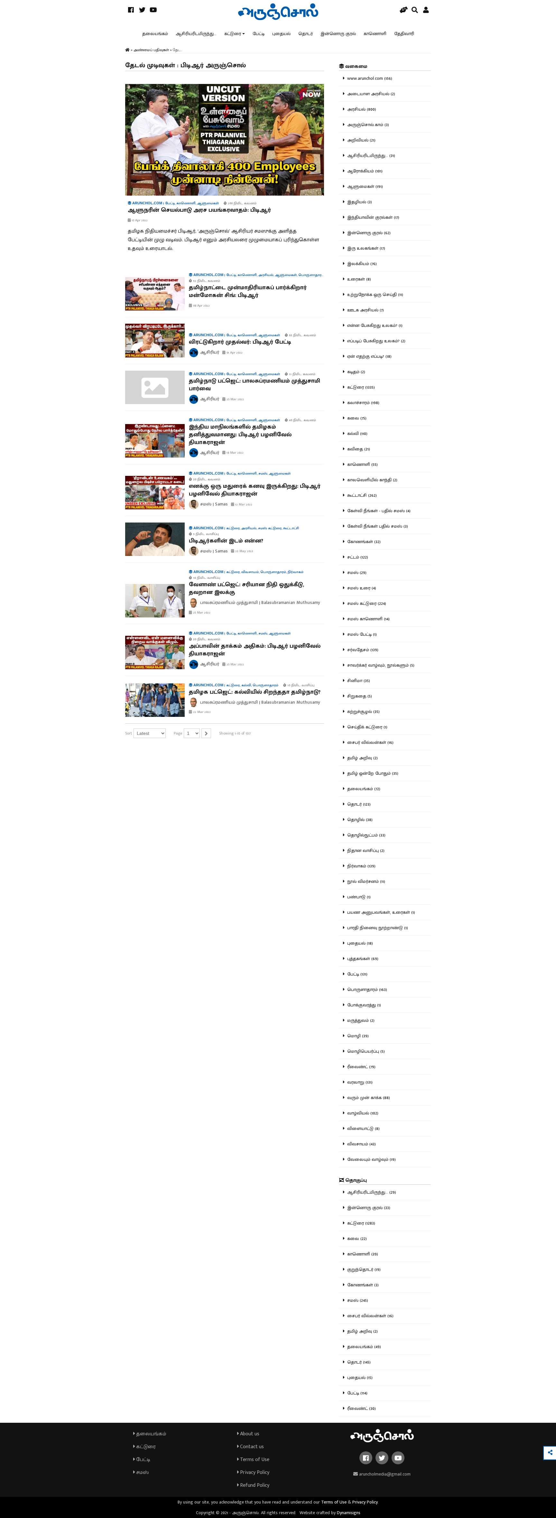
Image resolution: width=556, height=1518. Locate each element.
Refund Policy (254, 1485)
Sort (128, 733)
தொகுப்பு (355, 1180)
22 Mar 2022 (201, 712)
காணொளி (375, 33)
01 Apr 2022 (234, 353)
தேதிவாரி (404, 33)
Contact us (251, 1446)
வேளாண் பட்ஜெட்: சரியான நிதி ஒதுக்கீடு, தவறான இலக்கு (246, 588)
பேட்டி (258, 33)
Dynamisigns (348, 1512)
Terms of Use (254, 1459)
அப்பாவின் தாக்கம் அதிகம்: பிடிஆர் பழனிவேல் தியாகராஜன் (254, 650)
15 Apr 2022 (139, 220)
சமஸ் (142, 1472)
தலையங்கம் (155, 33)
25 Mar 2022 (235, 399)
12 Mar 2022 (243, 504)
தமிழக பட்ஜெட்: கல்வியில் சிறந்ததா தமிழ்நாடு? (254, 692)
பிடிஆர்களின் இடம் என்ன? (226, 541)
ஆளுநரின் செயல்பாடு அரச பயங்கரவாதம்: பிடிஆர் (199, 210)
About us (249, 1434)
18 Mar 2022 (235, 453)
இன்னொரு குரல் (338, 33)
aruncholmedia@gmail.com (384, 1474)
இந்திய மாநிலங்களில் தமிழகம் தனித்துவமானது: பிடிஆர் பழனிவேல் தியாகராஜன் (240, 434)
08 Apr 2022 (201, 306)
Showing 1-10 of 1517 (235, 733)
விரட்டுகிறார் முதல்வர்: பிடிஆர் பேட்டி (240, 342)
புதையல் (281, 33)
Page (178, 733)
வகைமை (355, 66)
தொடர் (305, 33)
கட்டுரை (232, 33)
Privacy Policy (254, 1472)
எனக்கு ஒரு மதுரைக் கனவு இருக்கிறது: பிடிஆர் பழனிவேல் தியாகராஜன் (254, 490)
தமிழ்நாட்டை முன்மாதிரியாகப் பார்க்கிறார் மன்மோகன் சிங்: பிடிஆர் (248, 291)
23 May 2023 (243, 551)
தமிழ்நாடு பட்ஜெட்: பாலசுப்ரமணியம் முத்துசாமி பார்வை (254, 384)
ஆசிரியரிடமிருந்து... (196, 33)
